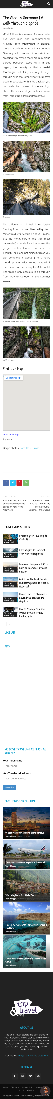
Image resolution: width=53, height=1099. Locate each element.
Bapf (22, 448)
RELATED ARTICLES (16, 521)
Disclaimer (15, 1087)
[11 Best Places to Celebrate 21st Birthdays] (26, 823)
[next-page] (9, 624)
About (21, 1090)
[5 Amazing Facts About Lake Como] (26, 886)
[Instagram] (22, 1076)
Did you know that (9, 541)
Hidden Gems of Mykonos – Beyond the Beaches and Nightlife (33, 597)
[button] (49, 4)
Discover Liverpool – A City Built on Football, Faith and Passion (33, 568)
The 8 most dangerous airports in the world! (25, 862)
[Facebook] (6, 483)
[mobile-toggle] (5, 4)
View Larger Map (11, 435)
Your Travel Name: (13, 760)
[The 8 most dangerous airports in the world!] (26, 854)
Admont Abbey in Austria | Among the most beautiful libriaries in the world (39, 505)
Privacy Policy (28, 1087)
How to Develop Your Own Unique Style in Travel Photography (32, 612)
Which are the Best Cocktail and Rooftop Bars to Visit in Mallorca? (34, 583)
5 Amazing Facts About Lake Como (20, 895)
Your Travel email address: (17, 773)
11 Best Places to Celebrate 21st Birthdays (24, 832)
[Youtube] (38, 1076)
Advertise (30, 1090)
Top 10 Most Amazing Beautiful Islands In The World (25, 960)
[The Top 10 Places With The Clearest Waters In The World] (26, 918)
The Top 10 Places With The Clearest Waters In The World (26, 926)
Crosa (36, 448)
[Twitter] (13, 483)
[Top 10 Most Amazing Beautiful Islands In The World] (26, 951)
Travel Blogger (10, 836)
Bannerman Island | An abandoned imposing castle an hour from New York (14, 505)
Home (5, 1087)
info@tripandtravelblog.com (33, 1055)
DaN (28, 448)
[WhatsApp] (26, 483)
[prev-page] (5, 624)
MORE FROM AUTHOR (17, 527)
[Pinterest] (19, 483)
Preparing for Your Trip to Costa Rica (33, 537)
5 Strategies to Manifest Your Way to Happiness (32, 552)
